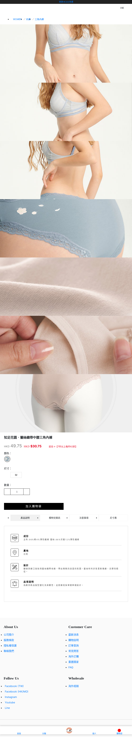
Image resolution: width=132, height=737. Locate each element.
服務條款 (9, 640)
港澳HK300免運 (66, 2)
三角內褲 (39, 19)
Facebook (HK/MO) (16, 691)
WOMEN (17, 19)
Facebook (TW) (14, 686)
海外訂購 (73, 656)
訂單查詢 (73, 645)
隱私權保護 (10, 645)
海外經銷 (73, 686)
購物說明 (73, 640)
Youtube (10, 702)
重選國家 (73, 661)
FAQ (70, 667)
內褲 (28, 19)
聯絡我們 (9, 651)
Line (7, 707)
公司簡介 (9, 634)
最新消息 (73, 634)
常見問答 (73, 651)
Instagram (11, 697)
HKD (7, 446)
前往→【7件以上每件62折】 (63, 446)
